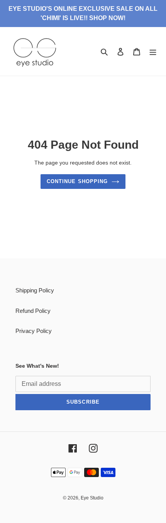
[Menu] (153, 51)
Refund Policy (33, 310)
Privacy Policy (33, 331)
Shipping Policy (34, 290)
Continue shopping (77, 181)
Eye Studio (92, 498)
